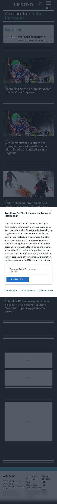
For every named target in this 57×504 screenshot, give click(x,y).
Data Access (28, 290)
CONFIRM (17, 279)
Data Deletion (10, 290)
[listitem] (28, 270)
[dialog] (28, 252)
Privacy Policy (46, 290)
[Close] (51, 214)
